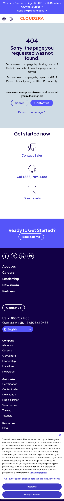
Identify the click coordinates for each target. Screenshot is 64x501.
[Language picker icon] (11, 19)
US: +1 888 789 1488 (15, 318)
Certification (9, 384)
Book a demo (31, 236)
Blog (5, 428)
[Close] (59, 435)
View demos (9, 405)
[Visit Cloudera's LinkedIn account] (22, 256)
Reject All (31, 486)
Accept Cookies (32, 494)
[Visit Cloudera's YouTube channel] (30, 256)
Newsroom (10, 285)
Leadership (10, 279)
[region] (32, 465)
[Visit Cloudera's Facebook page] (5, 256)
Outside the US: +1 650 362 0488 (25, 322)
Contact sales (10, 389)
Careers (8, 272)
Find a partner (10, 399)
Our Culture (9, 355)
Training (6, 410)
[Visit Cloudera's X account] (14, 256)
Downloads (9, 394)
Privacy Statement (38, 472)
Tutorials (7, 415)
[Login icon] (4, 19)
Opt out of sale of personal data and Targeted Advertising (31, 478)
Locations (8, 366)
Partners (8, 291)
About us (9, 266)
